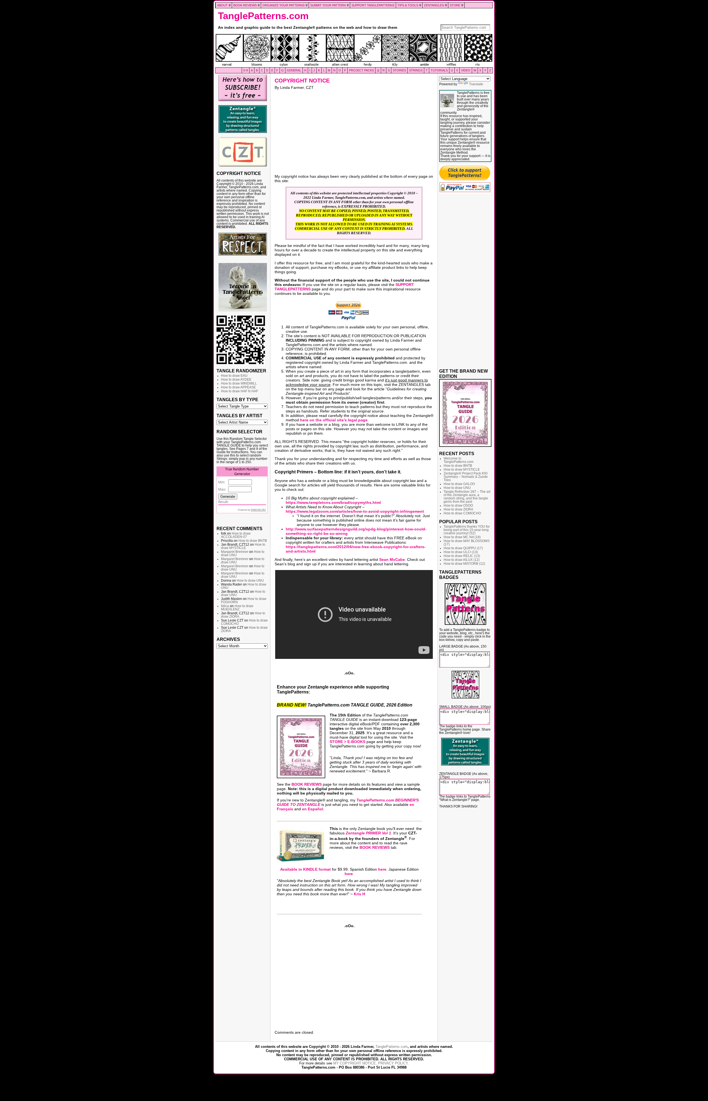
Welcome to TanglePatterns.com (458, 460)
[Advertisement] (243, 736)
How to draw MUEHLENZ (237, 607)
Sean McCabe (392, 559)
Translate (476, 84)
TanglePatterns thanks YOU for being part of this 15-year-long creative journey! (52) (467, 530)
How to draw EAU (234, 375)
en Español (312, 809)
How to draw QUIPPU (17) (463, 548)
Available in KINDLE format (305, 869)
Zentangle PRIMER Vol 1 (368, 833)
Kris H (359, 894)
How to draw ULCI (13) (461, 552)
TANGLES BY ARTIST (239, 415)
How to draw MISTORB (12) (464, 563)
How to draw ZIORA (458, 509)
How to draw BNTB (252, 540)
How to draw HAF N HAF (239, 391)
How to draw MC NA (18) (462, 537)
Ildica (225, 606)
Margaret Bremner (234, 551)
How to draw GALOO (459, 484)
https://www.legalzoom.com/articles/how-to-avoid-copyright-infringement (355, 511)
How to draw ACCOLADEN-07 (236, 535)
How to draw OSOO (458, 505)
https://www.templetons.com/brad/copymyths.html (333, 502)
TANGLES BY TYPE (237, 399)
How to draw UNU (250, 580)
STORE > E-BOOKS (347, 741)
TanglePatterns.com (263, 16)
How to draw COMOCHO (462, 513)
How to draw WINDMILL (239, 383)
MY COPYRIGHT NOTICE (354, 1063)
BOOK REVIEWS (306, 784)
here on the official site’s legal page (334, 420)
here (382, 869)
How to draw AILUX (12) (462, 559)
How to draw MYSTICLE (243, 546)
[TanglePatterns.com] (354, 50)
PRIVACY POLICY (393, 1063)
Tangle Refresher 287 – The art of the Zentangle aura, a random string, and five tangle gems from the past (467, 496)
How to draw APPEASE (238, 387)
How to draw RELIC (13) (462, 556)
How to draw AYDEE (236, 379)
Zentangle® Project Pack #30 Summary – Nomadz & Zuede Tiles (466, 477)
